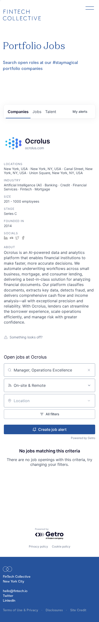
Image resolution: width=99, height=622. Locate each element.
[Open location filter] (89, 400)
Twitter (8, 595)
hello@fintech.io (15, 591)
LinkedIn (9, 600)
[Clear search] (89, 370)
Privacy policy (38, 546)
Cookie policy (61, 546)
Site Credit (78, 610)
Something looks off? (26, 337)
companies (18, 111)
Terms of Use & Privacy (21, 610)
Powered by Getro (83, 438)
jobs (36, 111)
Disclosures (55, 610)
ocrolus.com (34, 148)
